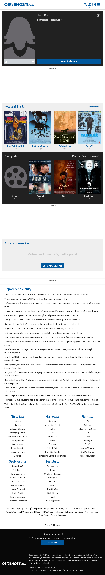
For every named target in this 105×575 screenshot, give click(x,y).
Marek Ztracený (17, 489)
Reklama (32, 568)
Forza (52, 440)
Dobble (52, 481)
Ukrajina (17, 425)
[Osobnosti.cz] (19, 4)
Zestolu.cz (52, 461)
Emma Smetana (17, 496)
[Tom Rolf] (19, 36)
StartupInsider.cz (58, 515)
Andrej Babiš (17, 466)
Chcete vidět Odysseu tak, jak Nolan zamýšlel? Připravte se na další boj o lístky (41, 315)
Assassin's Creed (52, 425)
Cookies (40, 568)
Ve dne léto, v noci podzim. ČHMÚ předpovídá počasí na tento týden (35, 298)
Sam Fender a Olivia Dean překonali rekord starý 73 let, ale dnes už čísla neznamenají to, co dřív (48, 337)
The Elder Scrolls (52, 451)
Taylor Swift (17, 493)
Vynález (17, 455)
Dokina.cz (69, 511)
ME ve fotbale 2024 (17, 436)
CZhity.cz (79, 511)
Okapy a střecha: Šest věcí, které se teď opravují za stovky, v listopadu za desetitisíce (43, 324)
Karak (52, 496)
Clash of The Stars (87, 428)
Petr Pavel (17, 470)
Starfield (52, 428)
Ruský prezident (17, 440)
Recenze (52, 421)
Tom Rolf (43, 15)
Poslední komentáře (16, 243)
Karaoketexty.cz (13, 511)
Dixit (52, 485)
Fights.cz (88, 416)
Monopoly (52, 477)
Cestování (41, 508)
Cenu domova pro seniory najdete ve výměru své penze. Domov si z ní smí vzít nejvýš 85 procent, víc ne (52, 311)
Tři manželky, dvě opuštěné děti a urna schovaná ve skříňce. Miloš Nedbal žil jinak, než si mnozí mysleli (51, 399)
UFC (87, 421)
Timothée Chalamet (17, 500)
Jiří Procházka (87, 451)
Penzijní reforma (17, 451)
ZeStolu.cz (79, 508)
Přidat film (80, 156)
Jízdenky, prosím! (52, 500)
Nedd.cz (39, 511)
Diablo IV (52, 436)
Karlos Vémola (87, 448)
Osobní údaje (50, 568)
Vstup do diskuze (52, 265)
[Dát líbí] (12, 61)
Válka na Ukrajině (17, 428)
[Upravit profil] (98, 15)
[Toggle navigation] (98, 4)
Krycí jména (52, 489)
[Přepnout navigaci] (90, 4)
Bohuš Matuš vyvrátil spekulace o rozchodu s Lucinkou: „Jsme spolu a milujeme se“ (42, 319)
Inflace (17, 421)
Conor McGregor (87, 455)
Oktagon (87, 425)
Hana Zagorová (17, 473)
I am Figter (87, 440)
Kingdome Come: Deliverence (52, 455)
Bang (52, 470)
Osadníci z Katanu (52, 473)
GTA (52, 432)
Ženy (33, 508)
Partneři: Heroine (52, 525)
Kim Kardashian (18, 481)
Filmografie (11, 156)
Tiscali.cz (17, 416)
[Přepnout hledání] (85, 4)
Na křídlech (52, 493)
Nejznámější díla (14, 106)
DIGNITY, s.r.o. (78, 570)
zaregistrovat (47, 538)
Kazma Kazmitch (17, 477)
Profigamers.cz (65, 508)
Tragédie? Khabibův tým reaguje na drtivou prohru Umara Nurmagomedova (38, 328)
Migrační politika (17, 432)
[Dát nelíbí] (27, 61)
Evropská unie (17, 448)
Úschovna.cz (28, 511)
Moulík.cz (48, 511)
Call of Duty (52, 448)
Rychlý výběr (68, 61)
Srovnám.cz (44, 515)
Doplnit (52, 542)
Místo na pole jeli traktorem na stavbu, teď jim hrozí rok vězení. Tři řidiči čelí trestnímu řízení (47, 395)
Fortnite (52, 444)
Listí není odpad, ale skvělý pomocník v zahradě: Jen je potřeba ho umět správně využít (44, 332)
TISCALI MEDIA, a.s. (53, 570)
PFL (87, 432)
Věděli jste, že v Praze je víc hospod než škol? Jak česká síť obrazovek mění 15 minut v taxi (46, 294)
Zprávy (20, 508)
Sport (27, 508)
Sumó (87, 444)
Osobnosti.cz (17, 461)
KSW (87, 436)
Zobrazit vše (94, 106)
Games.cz (52, 416)
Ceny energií (17, 444)
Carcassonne (52, 466)
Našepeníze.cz (91, 511)
